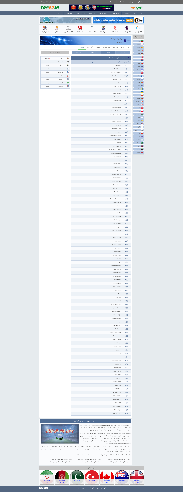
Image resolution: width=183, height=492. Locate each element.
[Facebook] (42, 488)
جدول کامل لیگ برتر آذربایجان (120, 428)
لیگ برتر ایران (138, 32)
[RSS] (47, 488)
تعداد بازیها (79, 52)
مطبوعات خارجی (103, 13)
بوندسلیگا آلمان (80, 32)
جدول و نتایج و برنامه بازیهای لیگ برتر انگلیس (89, 459)
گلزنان (108, 52)
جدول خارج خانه (100, 428)
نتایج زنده (126, 13)
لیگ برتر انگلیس (127, 32)
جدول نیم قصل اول (90, 428)
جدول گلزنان (110, 433)
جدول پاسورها (103, 433)
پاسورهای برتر (106, 47)
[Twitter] (45, 488)
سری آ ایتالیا (103, 32)
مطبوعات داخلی (115, 13)
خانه (141, 13)
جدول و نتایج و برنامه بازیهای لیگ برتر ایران (119, 459)
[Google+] (40, 488)
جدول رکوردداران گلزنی (104, 438)
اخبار (134, 13)
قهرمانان (98, 47)
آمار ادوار (82, 47)
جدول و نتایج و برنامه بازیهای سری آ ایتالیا (119, 462)
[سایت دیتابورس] (65, 20)
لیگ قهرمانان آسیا (45, 32)
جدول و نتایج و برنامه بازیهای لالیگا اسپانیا (62, 459)
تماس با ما (111, 2)
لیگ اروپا (57, 32)
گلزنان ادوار (90, 47)
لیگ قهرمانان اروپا (68, 32)
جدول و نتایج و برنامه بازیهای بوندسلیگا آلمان (90, 462)
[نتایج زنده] (91, 7)
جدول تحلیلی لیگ (121, 430)
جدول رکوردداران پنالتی (91, 438)
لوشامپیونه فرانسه (92, 32)
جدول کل (123, 52)
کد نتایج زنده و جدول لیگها (135, 2)
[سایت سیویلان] (118, 20)
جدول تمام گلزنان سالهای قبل (119, 436)
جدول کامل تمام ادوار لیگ (114, 441)
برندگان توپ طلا (81, 13)
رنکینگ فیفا (92, 13)
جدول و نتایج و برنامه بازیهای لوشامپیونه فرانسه (60, 462)
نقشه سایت (121, 2)
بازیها (122, 47)
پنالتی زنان (93, 52)
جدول (128, 47)
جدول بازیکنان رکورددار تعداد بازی (118, 438)
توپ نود (82, 488)
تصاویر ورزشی (69, 13)
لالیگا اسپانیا (115, 32)
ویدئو (59, 13)
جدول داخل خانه (108, 428)
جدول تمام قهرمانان (94, 433)
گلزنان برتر (115, 47)
